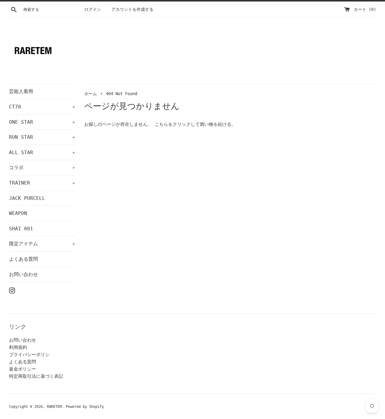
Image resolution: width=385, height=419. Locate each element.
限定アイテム (42, 244)
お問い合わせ (23, 274)
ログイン (92, 9)
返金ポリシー (22, 369)
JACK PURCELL (27, 198)
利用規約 (18, 347)
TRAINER (42, 183)
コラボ (42, 167)
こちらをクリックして (177, 124)
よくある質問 (23, 259)
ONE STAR (42, 122)
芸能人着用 (21, 91)
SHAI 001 (21, 228)
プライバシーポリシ (29, 354)
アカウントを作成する (132, 9)
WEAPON (18, 213)
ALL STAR (42, 152)
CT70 (42, 107)
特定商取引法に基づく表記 (36, 376)
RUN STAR (42, 137)
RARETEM (54, 407)
